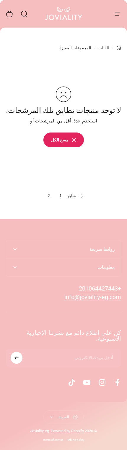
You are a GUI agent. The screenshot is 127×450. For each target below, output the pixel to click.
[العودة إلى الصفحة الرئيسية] (118, 47)
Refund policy (75, 440)
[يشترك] (16, 358)
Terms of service (53, 440)
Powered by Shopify (67, 431)
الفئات (104, 48)
